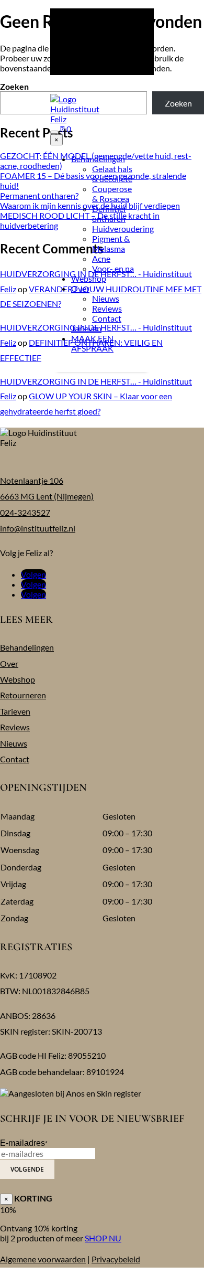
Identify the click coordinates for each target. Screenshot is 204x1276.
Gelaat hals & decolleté (112, 174)
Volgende (27, 1169)
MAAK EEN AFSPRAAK (92, 343)
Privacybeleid (116, 1259)
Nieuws (105, 298)
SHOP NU (103, 1238)
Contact (106, 318)
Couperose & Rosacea (112, 194)
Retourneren (23, 695)
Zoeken (14, 86)
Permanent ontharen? (39, 195)
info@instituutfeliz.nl (37, 528)
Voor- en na (113, 268)
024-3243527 (25, 512)
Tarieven (86, 328)
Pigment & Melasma (111, 243)
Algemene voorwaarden (43, 1259)
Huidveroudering (123, 228)
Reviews (107, 308)
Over (80, 288)
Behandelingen (98, 159)
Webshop (88, 278)
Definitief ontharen (109, 214)
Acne (101, 258)
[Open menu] (54, 132)
